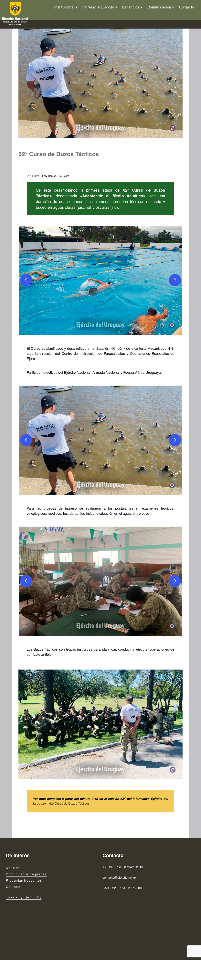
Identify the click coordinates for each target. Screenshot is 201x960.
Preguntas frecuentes (24, 880)
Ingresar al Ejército (98, 6)
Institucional (64, 6)
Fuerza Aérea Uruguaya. (142, 372)
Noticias (13, 867)
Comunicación (159, 6)
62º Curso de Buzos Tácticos (69, 803)
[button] (100, 280)
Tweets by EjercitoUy (23, 897)
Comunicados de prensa (26, 874)
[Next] (175, 280)
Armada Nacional (106, 372)
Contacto (186, 6)
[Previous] (26, 280)
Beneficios (130, 6)
